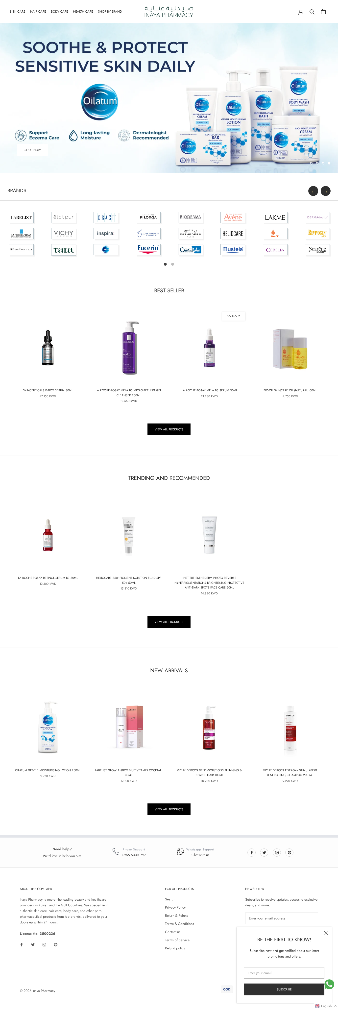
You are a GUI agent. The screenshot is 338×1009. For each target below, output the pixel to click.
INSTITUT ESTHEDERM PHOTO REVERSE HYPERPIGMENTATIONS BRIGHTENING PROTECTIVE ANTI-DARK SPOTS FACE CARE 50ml (209, 583)
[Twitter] (264, 852)
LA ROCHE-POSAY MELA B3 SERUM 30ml (209, 390)
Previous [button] (313, 191)
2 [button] (172, 264)
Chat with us (200, 854)
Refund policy (175, 948)
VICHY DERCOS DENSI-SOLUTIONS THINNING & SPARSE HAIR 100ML (209, 772)
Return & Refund (177, 915)
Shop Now (32, 150)
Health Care (83, 11)
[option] (21, 236)
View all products (169, 429)
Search (170, 899)
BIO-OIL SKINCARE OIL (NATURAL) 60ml (290, 390)
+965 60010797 (134, 854)
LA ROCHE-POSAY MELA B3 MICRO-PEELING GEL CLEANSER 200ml (128, 393)
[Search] (312, 11)
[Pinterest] (289, 852)
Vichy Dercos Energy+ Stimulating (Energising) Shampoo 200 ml (290, 772)
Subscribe (284, 989)
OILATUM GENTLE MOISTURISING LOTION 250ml (48, 770)
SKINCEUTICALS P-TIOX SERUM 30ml (48, 390)
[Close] (326, 933)
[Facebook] (251, 852)
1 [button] (165, 264)
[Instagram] (277, 852)
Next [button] (326, 191)
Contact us (172, 931)
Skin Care (17, 11)
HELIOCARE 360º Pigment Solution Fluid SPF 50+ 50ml (128, 580)
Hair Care (38, 11)
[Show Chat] (329, 984)
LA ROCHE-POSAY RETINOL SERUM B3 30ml (48, 578)
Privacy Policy (175, 907)
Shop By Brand (110, 11)
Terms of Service (177, 940)
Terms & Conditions (179, 923)
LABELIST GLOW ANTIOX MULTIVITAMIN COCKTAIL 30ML (128, 772)
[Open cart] (323, 11)
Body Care (59, 11)
